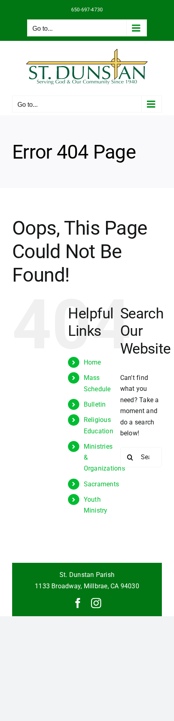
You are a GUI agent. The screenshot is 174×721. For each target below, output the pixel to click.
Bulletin (95, 404)
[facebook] (78, 603)
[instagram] (96, 603)
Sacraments (101, 484)
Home (92, 362)
